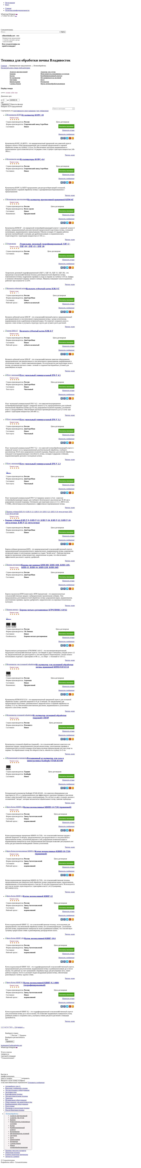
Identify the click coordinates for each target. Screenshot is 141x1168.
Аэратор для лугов (48, 72)
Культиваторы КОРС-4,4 (32, 159)
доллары (8, 92)
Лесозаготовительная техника (16, 1096)
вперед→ (21, 1027)
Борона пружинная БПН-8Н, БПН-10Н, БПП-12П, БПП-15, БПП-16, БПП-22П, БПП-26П (45, 566)
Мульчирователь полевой (51, 78)
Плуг (43, 80)
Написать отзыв (68, 130)
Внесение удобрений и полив (16, 1088)
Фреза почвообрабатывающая (53, 84)
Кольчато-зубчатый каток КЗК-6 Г (36, 331)
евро (16, 92)
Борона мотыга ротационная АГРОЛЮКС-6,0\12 (43, 610)
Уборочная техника (12, 1152)
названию (32, 111)
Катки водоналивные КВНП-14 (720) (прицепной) (47, 807)
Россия (14, 1035)
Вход (7, 5)
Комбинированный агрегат (51, 76)
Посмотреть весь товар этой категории (15, 68)
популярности (18, 111)
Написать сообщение (66, 134)
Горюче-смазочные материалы (16, 1154)
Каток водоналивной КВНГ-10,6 (40, 938)
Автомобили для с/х (12, 1086)
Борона (13, 74)
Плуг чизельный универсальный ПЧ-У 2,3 (40, 464)
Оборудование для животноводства (18, 1102)
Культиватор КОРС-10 (33, 115)
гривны (3, 92)
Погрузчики (9, 1106)
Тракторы (9, 1098)
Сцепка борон (15, 84)
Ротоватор (45, 82)
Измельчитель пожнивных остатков (55, 74)
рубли (12, 92)
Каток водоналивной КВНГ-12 (38, 896)
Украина (23, 1035)
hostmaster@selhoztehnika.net (9, 17)
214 (16, 1027)
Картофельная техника (13, 1094)
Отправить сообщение (36, 1082)
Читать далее (70, 155)
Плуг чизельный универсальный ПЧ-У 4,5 (40, 375)
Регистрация (10, 3)
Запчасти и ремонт (12, 1156)
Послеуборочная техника (14, 1110)
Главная (8, 8)
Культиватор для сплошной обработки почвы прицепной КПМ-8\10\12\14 (54, 665)
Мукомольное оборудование (16, 1100)
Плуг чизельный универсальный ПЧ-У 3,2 (40, 419)
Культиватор (15, 78)
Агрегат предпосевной (18, 72)
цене (26, 111)
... (13, 1027)
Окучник (13, 80)
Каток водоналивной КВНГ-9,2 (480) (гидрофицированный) (41, 984)
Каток (12, 76)
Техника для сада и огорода (15, 1151)
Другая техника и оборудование (17, 1090)
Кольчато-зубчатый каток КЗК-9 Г (42, 288)
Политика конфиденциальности (17, 10)
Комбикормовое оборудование (16, 1104)
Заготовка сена (11, 1092)
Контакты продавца (66, 126)
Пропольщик (15, 82)
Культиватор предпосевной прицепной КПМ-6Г (51, 199)
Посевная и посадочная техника (17, 1108)
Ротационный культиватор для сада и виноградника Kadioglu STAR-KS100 (45, 759)
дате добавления (42, 111)
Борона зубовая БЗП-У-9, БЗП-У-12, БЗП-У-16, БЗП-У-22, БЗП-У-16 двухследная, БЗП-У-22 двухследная (38, 521)
